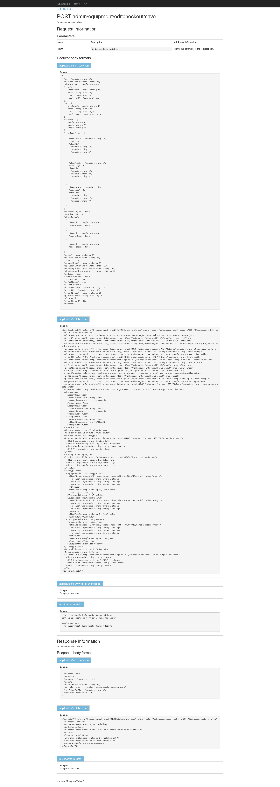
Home (77, 3)
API (85, 3)
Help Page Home (65, 8)
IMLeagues (63, 4)
